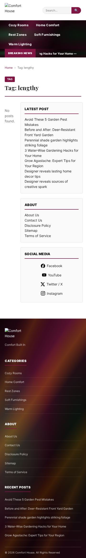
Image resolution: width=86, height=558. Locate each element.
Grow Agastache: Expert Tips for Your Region (34, 535)
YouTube (54, 275)
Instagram (55, 293)
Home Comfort (47, 25)
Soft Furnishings (47, 34)
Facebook (54, 266)
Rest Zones (18, 34)
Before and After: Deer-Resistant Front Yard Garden (39, 508)
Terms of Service (38, 236)
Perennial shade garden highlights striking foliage (37, 517)
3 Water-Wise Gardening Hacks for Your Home (35, 526)
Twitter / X (55, 284)
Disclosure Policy (38, 225)
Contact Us (33, 220)
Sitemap (31, 230)
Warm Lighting (20, 44)
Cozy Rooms (18, 25)
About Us (32, 215)
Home (9, 67)
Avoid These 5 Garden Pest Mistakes (29, 499)
